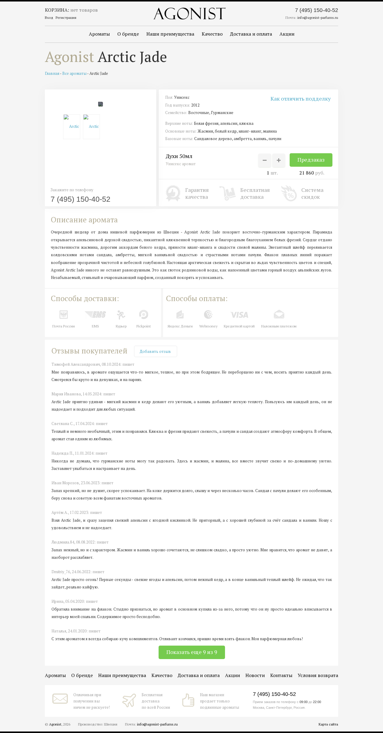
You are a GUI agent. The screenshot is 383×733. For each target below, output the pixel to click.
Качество (212, 34)
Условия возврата (318, 675)
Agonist (69, 56)
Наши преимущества (170, 34)
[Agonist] (190, 13)
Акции (286, 34)
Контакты (281, 675)
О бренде (128, 34)
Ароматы (99, 34)
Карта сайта (328, 724)
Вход (49, 17)
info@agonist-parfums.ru (317, 17)
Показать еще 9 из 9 (191, 651)
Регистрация (66, 17)
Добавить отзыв (155, 351)
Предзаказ (311, 159)
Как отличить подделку (300, 98)
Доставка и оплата (251, 34)
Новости (255, 675)
